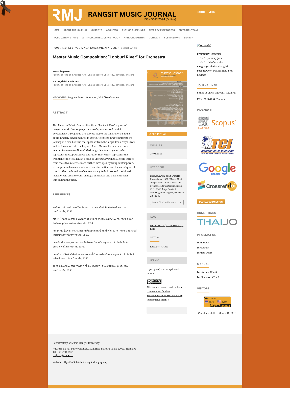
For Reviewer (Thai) (208, 277)
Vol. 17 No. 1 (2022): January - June (96, 48)
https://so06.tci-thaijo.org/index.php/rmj (85, 362)
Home (56, 30)
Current (96, 30)
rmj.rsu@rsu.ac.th (63, 355)
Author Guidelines (133, 30)
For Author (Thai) (207, 272)
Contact (154, 37)
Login (212, 11)
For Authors (203, 247)
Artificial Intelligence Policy (101, 37)
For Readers (203, 242)
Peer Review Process (162, 30)
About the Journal (75, 30)
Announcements (134, 37)
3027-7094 (209, 99)
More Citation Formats (164, 202)
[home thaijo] (217, 224)
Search (188, 37)
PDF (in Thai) (158, 134)
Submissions (172, 37)
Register (200, 11)
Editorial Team (188, 30)
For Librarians (204, 252)
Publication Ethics (66, 37)
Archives (112, 30)
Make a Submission (211, 201)
